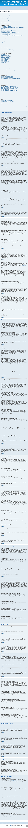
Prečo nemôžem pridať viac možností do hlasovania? (9, 43)
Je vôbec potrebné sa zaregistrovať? (6, 15)
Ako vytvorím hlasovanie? (5, 42)
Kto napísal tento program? (5, 104)
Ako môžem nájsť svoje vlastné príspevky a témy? (9, 90)
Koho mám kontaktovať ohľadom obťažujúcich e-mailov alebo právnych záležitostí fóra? (14, 107)
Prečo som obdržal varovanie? (5, 47)
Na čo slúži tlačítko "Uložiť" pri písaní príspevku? (8, 49)
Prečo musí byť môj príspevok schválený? (7, 50)
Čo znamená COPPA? (4, 16)
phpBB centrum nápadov (8, 790)
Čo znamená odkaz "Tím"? (5, 73)
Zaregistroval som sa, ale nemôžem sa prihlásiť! (8, 18)
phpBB (11, 825)
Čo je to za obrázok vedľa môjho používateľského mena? (10, 32)
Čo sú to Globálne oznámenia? (5, 58)
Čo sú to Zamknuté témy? (5, 61)
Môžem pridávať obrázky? (5, 57)
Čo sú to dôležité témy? (4, 60)
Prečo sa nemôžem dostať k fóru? (6, 45)
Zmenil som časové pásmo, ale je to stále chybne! (8, 30)
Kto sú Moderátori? (4, 67)
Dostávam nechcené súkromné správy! (7, 77)
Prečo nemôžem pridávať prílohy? (6, 46)
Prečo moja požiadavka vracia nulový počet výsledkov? (9, 87)
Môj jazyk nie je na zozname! (5, 31)
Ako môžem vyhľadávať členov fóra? (6, 89)
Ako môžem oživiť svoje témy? (5, 51)
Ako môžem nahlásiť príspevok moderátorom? (8, 48)
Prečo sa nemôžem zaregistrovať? (6, 17)
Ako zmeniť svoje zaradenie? (5, 34)
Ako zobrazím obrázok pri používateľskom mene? (8, 33)
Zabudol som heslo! (4, 21)
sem (4, 782)
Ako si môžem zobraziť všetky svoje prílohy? (8, 101)
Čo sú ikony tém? (3, 62)
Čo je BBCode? (3, 54)
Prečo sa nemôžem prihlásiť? (5, 19)
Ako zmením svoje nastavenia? (6, 26)
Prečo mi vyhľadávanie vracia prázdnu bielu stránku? (9, 88)
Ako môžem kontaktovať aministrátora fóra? (8, 108)
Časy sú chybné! (3, 29)
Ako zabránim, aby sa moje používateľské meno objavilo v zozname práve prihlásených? (12, 28)
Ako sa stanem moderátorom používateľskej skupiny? (9, 70)
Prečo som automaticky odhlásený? (6, 22)
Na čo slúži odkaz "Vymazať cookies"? (7, 23)
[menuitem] (2, 7)
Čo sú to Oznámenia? (4, 59)
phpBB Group (23, 265)
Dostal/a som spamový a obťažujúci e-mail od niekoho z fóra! (10, 78)
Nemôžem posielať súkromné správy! (7, 76)
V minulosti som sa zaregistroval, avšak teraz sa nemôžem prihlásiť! (11, 20)
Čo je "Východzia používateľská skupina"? (7, 72)
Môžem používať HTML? (5, 55)
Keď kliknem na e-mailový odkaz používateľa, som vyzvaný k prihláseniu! (12, 35)
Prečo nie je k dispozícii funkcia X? (6, 105)
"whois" (24, 801)
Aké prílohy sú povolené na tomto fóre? (7, 100)
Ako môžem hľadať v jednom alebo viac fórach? (8, 86)
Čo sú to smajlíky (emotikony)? (5, 56)
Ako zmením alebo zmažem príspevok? (7, 40)
